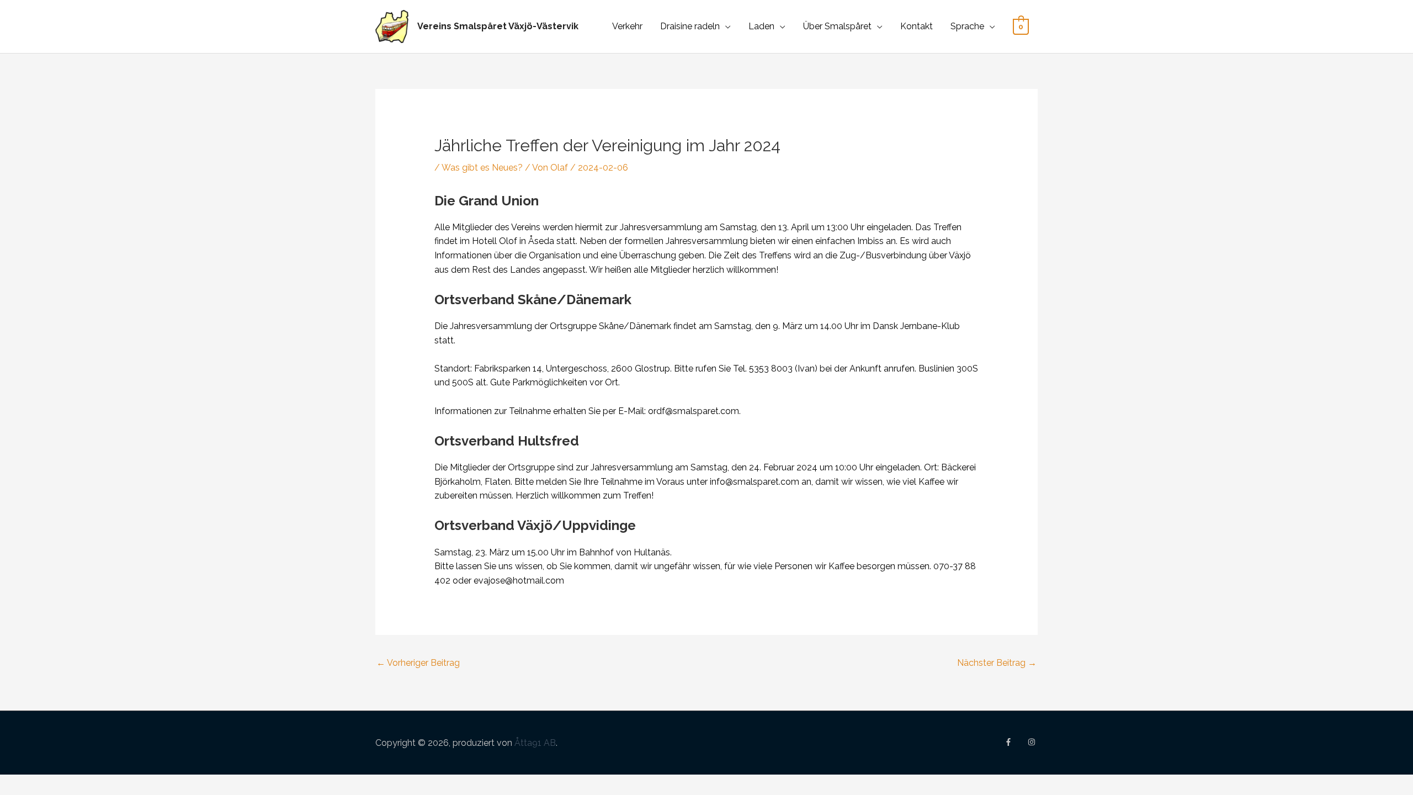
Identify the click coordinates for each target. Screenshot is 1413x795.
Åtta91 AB (535, 743)
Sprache (967, 26)
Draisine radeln (690, 26)
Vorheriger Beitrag (418, 663)
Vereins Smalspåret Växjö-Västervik (497, 26)
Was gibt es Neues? (482, 167)
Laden (761, 26)
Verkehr (627, 26)
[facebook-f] (1015, 742)
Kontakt (916, 26)
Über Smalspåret (837, 26)
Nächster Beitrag (997, 663)
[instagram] (1033, 742)
